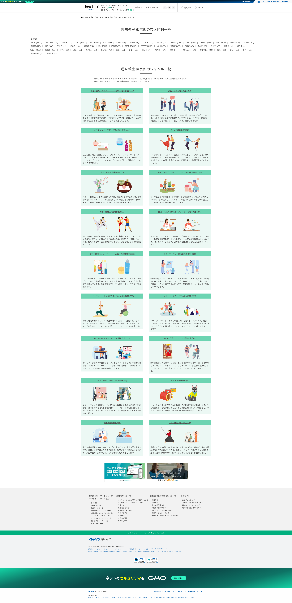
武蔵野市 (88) (175, 46)
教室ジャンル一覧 (97, 508)
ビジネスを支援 (122, 597)
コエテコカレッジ (188, 500)
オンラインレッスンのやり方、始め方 (131, 502)
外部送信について (124, 515)
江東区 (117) (148, 42)
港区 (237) (80, 42)
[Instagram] (173, 7)
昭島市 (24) (228, 46)
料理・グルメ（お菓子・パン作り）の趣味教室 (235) (179, 211)
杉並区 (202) (249, 42)
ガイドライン (123, 513)
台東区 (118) (121, 42)
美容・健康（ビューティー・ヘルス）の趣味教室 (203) (112, 253)
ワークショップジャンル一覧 (101, 518)
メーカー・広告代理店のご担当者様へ (165, 515)
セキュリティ (131, 597)
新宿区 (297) (93, 42)
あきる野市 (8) (36, 53)
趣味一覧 (94, 503)
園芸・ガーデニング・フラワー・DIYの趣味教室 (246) (180, 172)
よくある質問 (123, 518)
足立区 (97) (103, 46)
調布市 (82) (241, 46)
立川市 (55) (161, 46)
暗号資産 (173, 597)
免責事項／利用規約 (125, 510)
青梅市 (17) (202, 46)
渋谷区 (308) (220, 42)
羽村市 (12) (247, 49)
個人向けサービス (182, 597)
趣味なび (84, 17)
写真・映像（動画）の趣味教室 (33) (112, 380)
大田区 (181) (190, 42)
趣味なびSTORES (97, 523)
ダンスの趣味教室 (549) (180, 130)
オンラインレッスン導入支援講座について (133, 500)
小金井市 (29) (50, 49)
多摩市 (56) (221, 49)
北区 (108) (48, 46)
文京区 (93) (107, 42)
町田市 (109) (35, 49)
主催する (138, 7)
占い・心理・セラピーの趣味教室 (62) (179, 338)
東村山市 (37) (91, 49)
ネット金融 (166, 597)
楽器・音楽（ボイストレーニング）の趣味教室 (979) (112, 90)
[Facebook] (165, 7)
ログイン (201, 7)
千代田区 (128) (52, 42)
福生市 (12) (133, 49)
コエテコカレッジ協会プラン (192, 502)
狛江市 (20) (146, 49)
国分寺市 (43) (106, 49)
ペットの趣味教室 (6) (180, 380)
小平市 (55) (64, 49)
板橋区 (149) (75, 46)
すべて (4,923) (36, 42)
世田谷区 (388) (205, 42)
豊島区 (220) (35, 46)
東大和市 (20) (160, 49)
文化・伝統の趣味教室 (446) (112, 172)
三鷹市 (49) (189, 46)
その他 (191, 597)
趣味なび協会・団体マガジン (192, 508)
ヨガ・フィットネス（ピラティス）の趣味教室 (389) (112, 296)
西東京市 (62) (51, 53)
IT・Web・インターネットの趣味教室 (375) (112, 338)
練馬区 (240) (89, 46)
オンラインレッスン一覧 (99, 521)
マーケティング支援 (142, 597)
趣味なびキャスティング (191, 505)
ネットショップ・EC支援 (109, 597)
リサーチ (151, 597)
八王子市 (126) (146, 46)
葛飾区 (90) (116, 46)
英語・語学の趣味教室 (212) (179, 90)
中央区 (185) (67, 42)
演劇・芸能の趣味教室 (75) (180, 422)
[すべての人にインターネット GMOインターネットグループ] (276, 1)
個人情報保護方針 (158, 505)
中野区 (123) (234, 42)
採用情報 (155, 502)
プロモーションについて (160, 513)
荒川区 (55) (61, 46)
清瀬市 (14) (174, 49)
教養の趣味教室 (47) (112, 422)
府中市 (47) (215, 46)
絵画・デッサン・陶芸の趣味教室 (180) (180, 253)
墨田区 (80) (134, 42)
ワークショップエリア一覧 (100, 515)
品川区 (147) (162, 42)
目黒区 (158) (176, 42)
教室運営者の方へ (153, 7)
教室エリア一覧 (96, 505)
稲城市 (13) (234, 49)
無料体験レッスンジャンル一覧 (102, 513)
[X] (169, 7)
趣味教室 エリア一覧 (99, 17)
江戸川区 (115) (130, 46)
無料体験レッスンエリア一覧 (101, 510)
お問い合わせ (123, 520)
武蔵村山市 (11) (206, 49)
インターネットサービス (94, 597)
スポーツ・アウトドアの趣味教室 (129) (180, 296)
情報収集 (158, 597)
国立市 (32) (120, 49)
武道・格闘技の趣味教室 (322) (112, 211)
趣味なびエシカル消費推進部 (162, 510)
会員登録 (187, 7)
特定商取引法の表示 (159, 508)
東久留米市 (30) (189, 49)
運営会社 (155, 500)
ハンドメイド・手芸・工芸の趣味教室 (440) (112, 130)
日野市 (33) (77, 49)
